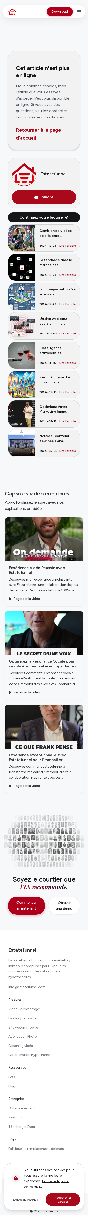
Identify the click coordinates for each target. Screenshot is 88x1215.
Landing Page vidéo (23, 1018)
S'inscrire (15, 1117)
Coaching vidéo (20, 1046)
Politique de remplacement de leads (36, 1149)
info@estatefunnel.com (26, 987)
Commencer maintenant (26, 905)
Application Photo (22, 1036)
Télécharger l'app (21, 1127)
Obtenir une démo (64, 906)
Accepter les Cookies (63, 1199)
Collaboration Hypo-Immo (29, 1055)
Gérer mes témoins (45, 1211)
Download (60, 12)
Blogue (13, 1086)
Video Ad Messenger (24, 1009)
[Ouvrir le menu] (79, 11)
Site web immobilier (23, 1027)
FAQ (11, 1077)
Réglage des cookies (25, 1199)
